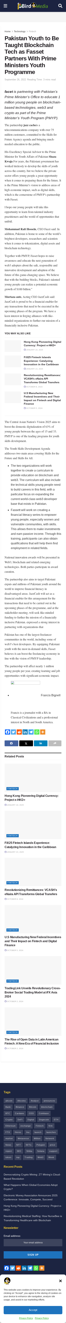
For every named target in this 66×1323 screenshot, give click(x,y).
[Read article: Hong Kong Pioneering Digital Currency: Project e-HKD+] (13, 346)
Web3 (40, 1157)
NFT (18, 1145)
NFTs (29, 1145)
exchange (26, 1126)
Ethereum (11, 1126)
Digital (30, 1119)
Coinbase (44, 1113)
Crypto (9, 1119)
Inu (28, 1132)
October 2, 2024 (14, 1001)
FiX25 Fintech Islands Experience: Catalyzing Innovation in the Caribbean (41, 361)
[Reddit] (19, 732)
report (9, 1151)
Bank (8, 1107)
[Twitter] (13, 732)
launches (51, 1132)
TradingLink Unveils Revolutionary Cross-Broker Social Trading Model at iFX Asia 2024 (32, 992)
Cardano (19, 1113)
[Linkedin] (25, 732)
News (8, 1145)
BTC (8, 1113)
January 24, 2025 (34, 350)
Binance (20, 1107)
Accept (33, 1309)
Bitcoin (32, 1107)
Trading (29, 1157)
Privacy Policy (26, 1318)
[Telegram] (31, 732)
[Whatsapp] (36, 732)
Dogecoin (44, 1119)
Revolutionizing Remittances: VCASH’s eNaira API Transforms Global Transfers (42, 379)
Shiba (29, 1151)
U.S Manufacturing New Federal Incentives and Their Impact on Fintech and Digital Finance (33, 941)
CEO (31, 1113)
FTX (8, 1132)
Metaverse (23, 1138)
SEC (19, 1151)
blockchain (47, 1107)
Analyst (35, 1101)
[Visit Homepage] (33, 6)
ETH (56, 1119)
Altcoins (21, 1101)
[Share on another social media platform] (54, 743)
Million (37, 1138)
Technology (19, 31)
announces (49, 1101)
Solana (40, 1151)
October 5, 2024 (34, 408)
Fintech (32, 31)
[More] (42, 732)
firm (51, 1126)
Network (49, 1138)
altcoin (9, 1101)
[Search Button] (60, 6)
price (52, 1145)
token (8, 1157)
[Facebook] (7, 732)
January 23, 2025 (34, 369)
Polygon (40, 1145)
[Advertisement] (33, 16)
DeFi (20, 1119)
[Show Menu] (5, 6)
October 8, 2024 (34, 387)
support (53, 1151)
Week (51, 1157)
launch (37, 1132)
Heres (18, 1132)
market (9, 1138)
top (18, 1157)
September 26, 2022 (15, 79)
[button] (60, 1281)
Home (8, 31)
